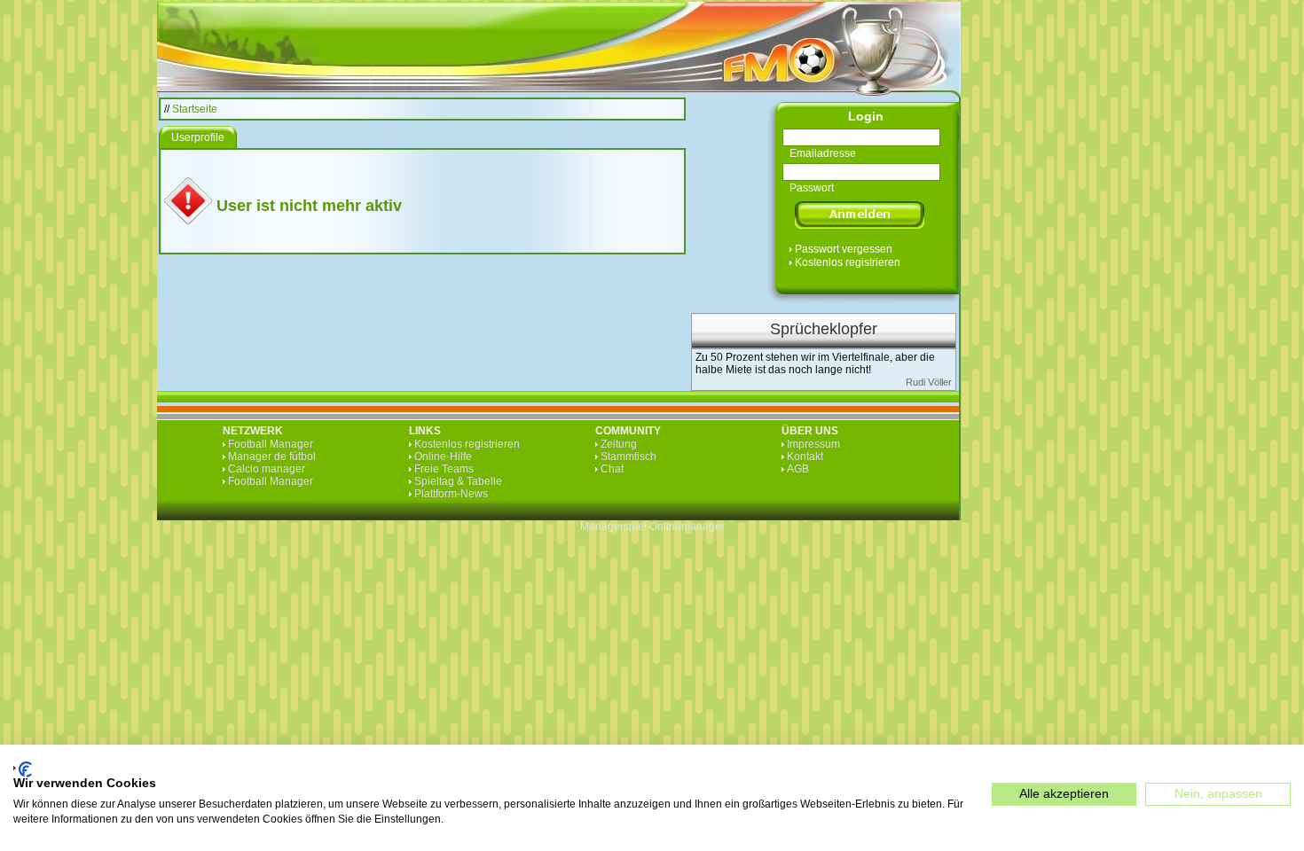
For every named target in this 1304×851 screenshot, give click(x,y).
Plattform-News (451, 494)
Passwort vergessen (843, 249)
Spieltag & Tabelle (458, 481)
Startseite (194, 109)
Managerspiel (613, 526)
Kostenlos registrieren (847, 262)
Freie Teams (444, 469)
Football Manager (270, 444)
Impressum (813, 444)
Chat (612, 469)
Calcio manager (266, 469)
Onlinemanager (687, 526)
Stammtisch (628, 456)
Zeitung (619, 444)
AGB (798, 469)
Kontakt (805, 456)
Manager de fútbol (272, 456)
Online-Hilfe (443, 456)
